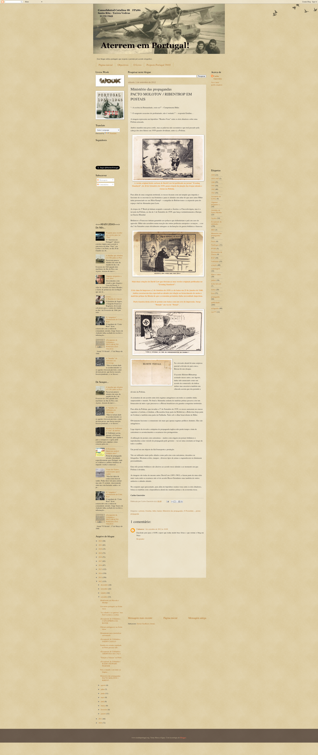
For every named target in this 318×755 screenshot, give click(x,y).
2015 (100, 569)
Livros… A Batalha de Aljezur (114, 297)
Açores (214, 218)
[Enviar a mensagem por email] (172, 501)
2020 (100, 549)
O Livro (137, 65)
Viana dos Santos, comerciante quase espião (113, 471)
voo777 (213, 312)
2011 (100, 718)
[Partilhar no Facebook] (179, 501)
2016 (100, 565)
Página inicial (106, 65)
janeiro (103, 713)
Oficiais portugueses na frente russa (111, 628)
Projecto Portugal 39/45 (159, 65)
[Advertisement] (167, 597)
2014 (100, 573)
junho (103, 693)
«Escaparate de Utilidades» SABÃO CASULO (110, 640)
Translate (113, 133)
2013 (100, 577)
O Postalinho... (189, 511)
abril (103, 701)
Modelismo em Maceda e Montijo (109, 601)
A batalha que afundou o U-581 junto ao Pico (114, 256)
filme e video (216, 274)
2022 (100, 541)
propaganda (135, 514)
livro (213, 293)
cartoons (141, 511)
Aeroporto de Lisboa (216, 197)
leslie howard (216, 283)
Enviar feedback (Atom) (146, 623)
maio (103, 697)
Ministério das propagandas (173, 511)
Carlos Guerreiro (218, 77)
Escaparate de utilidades (216, 222)
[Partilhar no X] (177, 501)
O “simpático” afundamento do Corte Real (114, 319)
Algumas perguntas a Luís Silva (113, 277)
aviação (214, 265)
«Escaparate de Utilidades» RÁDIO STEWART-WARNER (110, 663)
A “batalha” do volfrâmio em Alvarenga (111, 360)
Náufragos (215, 245)
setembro (104, 597)
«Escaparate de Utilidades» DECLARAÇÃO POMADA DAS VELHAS (112, 344)
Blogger (183, 737)
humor (159, 511)
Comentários (103, 184)
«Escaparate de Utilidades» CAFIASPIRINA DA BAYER (110, 620)
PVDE (213, 248)
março (103, 705)
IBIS (213, 229)
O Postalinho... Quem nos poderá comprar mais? (112, 450)
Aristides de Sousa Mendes (216, 211)
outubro (104, 593)
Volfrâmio (215, 261)
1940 (213, 182)
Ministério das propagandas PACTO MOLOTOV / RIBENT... (110, 678)
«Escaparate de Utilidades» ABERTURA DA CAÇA (110, 652)
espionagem (215, 268)
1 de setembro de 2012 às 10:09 (156, 529)
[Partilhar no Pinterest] (181, 501)
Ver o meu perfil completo (216, 83)
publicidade (215, 302)
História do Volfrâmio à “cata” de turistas (114, 429)
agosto (103, 685)
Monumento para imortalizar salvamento (110, 634)
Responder (140, 539)
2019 (100, 553)
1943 (213, 192)
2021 (100, 545)
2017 (100, 561)
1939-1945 (215, 178)
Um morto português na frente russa (111, 607)
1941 (213, 185)
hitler (154, 511)
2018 (100, 557)
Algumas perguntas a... (216, 203)
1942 (213, 189)
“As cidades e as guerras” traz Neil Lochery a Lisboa (111, 613)
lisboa (213, 289)
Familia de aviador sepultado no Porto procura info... (110, 646)
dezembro (104, 584)
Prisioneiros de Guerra (216, 253)
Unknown (140, 529)
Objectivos (123, 65)
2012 (100, 581)
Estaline (149, 511)
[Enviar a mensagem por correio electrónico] (167, 501)
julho (103, 689)
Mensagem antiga (197, 618)
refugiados (215, 308)
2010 (100, 722)
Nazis (213, 241)
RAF (213, 258)
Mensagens (103, 180)
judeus (213, 280)
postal (198, 511)
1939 (213, 175)
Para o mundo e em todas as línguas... (110, 670)
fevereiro (104, 709)
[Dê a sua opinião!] (174, 501)
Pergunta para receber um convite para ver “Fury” (114, 234)
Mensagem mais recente (140, 618)
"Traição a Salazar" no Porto (110, 657)
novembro (104, 588)
